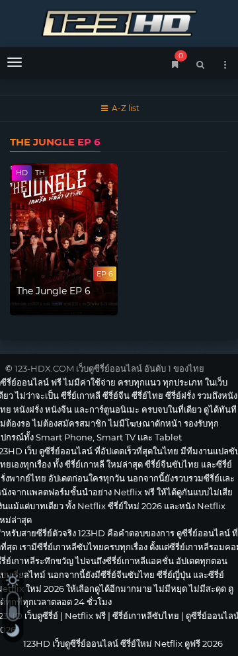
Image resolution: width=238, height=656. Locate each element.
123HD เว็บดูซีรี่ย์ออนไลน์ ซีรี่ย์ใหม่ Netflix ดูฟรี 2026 (119, 21)
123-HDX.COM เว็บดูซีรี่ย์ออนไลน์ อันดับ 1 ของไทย (109, 368)
